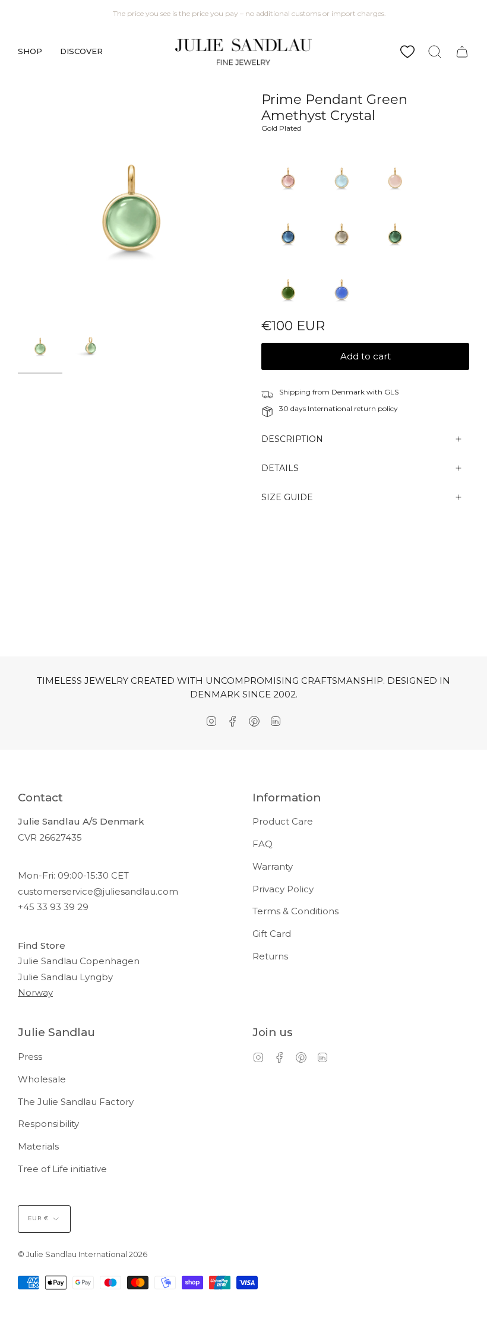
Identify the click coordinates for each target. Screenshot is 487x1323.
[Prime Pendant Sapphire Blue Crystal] (288, 256)
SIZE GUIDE (287, 497)
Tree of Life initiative (62, 1168)
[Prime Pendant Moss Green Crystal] (288, 312)
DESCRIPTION (292, 439)
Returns (270, 956)
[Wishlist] (407, 52)
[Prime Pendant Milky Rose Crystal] (395, 200)
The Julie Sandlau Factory (76, 1101)
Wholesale (42, 1079)
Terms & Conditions (295, 911)
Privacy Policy (283, 889)
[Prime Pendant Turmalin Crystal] (395, 256)
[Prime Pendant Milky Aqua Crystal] (341, 200)
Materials (38, 1146)
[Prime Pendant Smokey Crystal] (341, 256)
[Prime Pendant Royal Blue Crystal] (341, 312)
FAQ (262, 844)
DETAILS (280, 468)
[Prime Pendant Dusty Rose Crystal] (288, 200)
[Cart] (462, 52)
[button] (30, 52)
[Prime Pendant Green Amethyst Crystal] (40, 345)
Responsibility (48, 1123)
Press (30, 1056)
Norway (35, 992)
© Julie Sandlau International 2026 (82, 1254)
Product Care (282, 821)
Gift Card (271, 933)
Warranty (272, 866)
